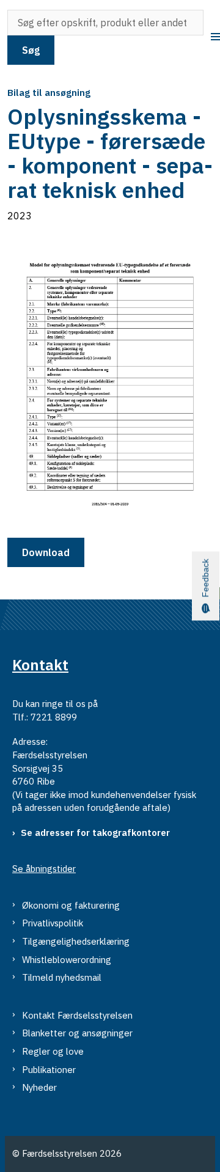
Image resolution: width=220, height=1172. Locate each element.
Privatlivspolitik (52, 923)
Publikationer (49, 1069)
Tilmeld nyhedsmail (61, 977)
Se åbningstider (44, 868)
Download (46, 552)
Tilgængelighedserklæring (76, 941)
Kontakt (40, 665)
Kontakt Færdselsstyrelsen (77, 1015)
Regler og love (53, 1051)
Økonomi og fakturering (71, 905)
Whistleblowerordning (66, 959)
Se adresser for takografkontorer (95, 832)
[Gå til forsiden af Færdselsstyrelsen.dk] (3, 37)
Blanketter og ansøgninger (77, 1033)
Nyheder (39, 1087)
